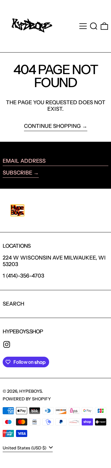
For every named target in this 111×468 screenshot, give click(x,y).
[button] (94, 26)
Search (13, 304)
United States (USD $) (25, 447)
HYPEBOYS (30, 391)
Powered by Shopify (27, 399)
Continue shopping (52, 126)
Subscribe (17, 172)
